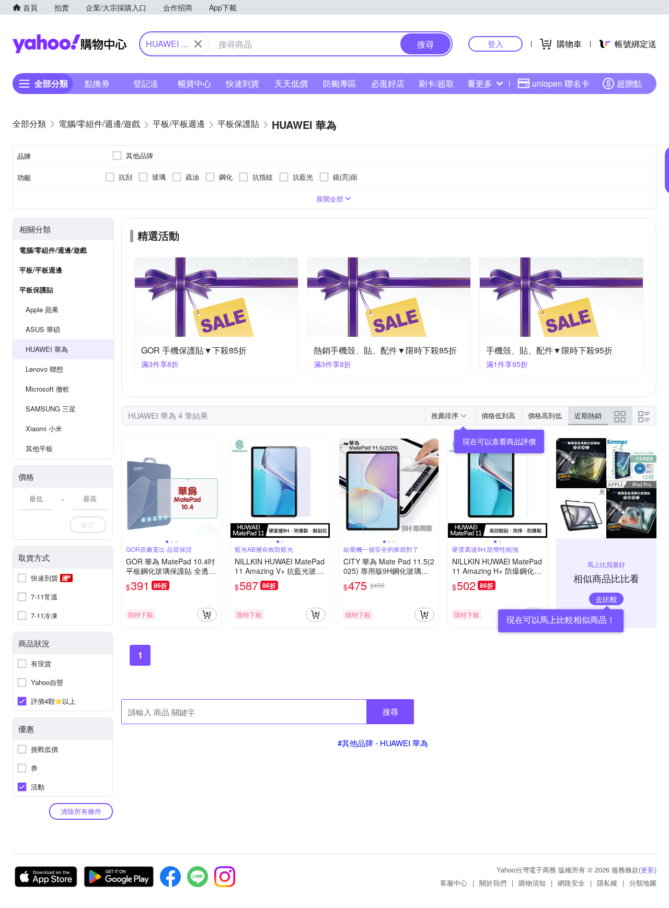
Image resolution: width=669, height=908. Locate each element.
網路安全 (571, 883)
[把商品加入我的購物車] (207, 614)
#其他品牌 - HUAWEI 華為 (383, 742)
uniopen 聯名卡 (561, 83)
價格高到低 (545, 415)
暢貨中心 (194, 83)
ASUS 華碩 (43, 329)
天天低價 (291, 83)
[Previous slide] (128, 488)
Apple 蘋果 (42, 309)
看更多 (479, 83)
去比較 (606, 599)
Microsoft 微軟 (48, 389)
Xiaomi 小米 (44, 428)
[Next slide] (214, 488)
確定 (88, 524)
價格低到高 (498, 415)
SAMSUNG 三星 (51, 409)
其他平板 (39, 448)
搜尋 (390, 711)
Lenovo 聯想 (44, 369)
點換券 (97, 83)
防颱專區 (339, 83)
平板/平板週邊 (40, 270)
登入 (495, 43)
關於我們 (492, 883)
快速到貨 (242, 83)
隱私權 (607, 883)
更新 (647, 870)
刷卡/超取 (436, 83)
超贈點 (629, 83)
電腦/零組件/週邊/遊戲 (53, 250)
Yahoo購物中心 (69, 43)
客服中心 (453, 883)
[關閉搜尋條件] (198, 44)
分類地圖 (642, 883)
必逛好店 (388, 83)
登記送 (145, 83)
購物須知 (532, 883)
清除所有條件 (81, 811)
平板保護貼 (36, 289)
